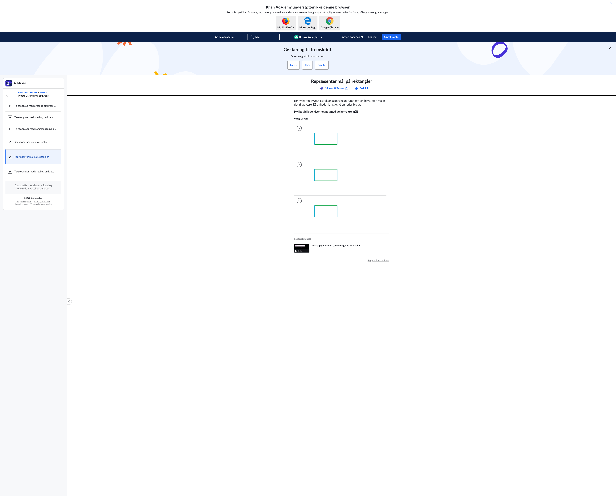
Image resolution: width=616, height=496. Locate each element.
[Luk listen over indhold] (69, 301)
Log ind (372, 37)
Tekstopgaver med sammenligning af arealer (35, 129)
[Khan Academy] (308, 37)
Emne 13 (44, 93)
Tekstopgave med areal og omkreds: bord (35, 117)
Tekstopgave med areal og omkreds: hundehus (35, 106)
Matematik (21, 185)
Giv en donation (351, 37)
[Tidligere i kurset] (7, 96)
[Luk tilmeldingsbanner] (610, 48)
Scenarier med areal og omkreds (32, 142)
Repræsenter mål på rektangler (31, 157)
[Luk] (610, 2)
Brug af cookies (21, 204)
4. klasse (35, 185)
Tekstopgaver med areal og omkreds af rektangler (35, 171)
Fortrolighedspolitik (42, 201)
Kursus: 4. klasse (27, 93)
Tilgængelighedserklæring (41, 204)
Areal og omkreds (40, 188)
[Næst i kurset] (59, 96)
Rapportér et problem (378, 259)
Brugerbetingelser (24, 201)
